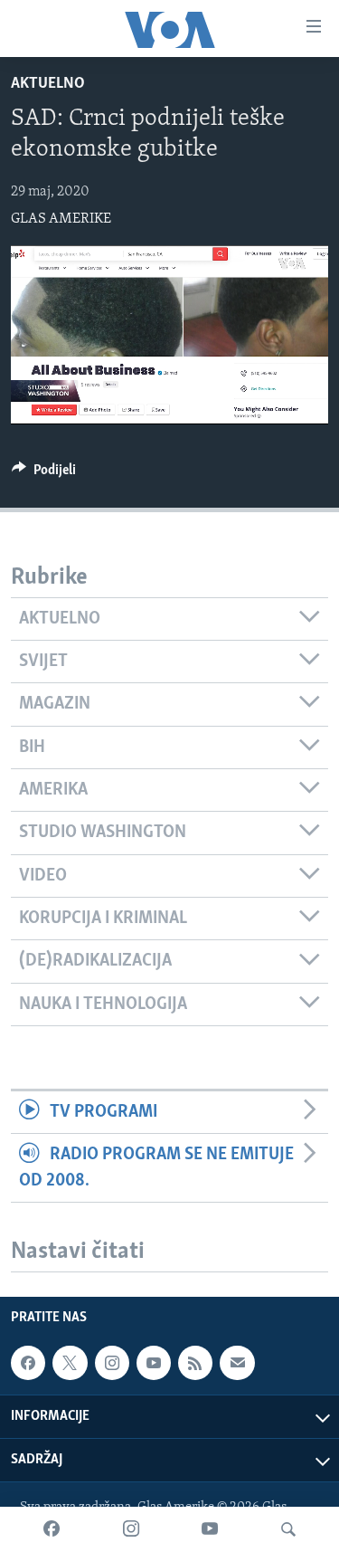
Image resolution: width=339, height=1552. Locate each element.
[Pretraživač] (288, 1529)
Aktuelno (48, 84)
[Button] (44, 474)
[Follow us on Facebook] (28, 1363)
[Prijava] (237, 1363)
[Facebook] (52, 1529)
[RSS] (195, 1363)
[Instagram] (131, 1529)
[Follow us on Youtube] (154, 1363)
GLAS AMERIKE (61, 219)
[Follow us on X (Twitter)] (69, 1363)
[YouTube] (210, 1529)
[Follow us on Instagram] (112, 1363)
